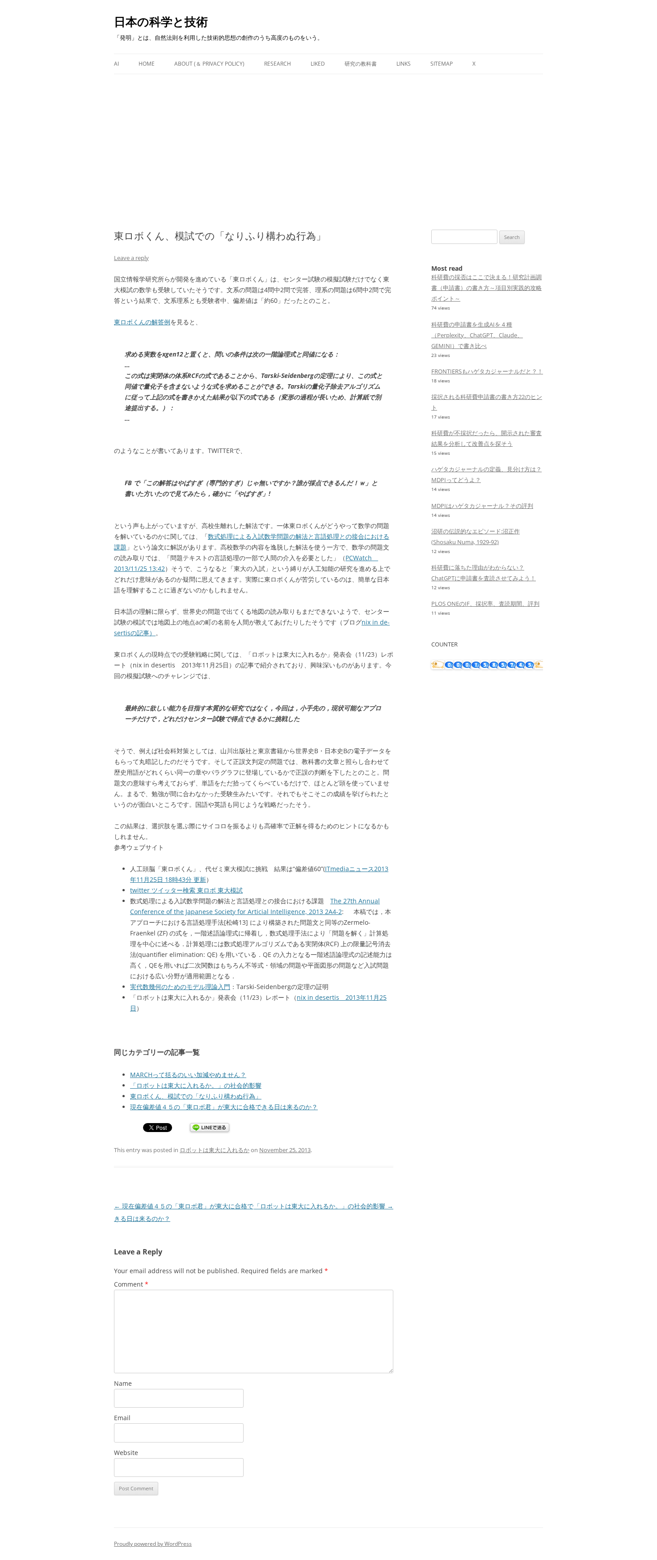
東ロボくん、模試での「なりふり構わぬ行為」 (195, 1096)
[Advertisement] (328, 141)
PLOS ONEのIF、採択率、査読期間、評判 (485, 604)
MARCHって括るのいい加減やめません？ (188, 1074)
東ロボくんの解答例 (142, 322)
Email (122, 1417)
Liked (318, 63)
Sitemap (441, 63)
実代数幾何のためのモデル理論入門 (180, 986)
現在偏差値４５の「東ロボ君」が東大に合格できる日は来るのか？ (224, 1107)
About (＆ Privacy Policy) (209, 63)
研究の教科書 (361, 63)
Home (147, 63)
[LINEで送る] (209, 1128)
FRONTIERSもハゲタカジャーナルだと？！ (487, 371)
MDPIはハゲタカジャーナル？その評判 (482, 506)
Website (126, 1452)
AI (116, 63)
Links (403, 63)
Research (277, 63)
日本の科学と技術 (161, 21)
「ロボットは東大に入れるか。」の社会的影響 (195, 1085)
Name (123, 1383)
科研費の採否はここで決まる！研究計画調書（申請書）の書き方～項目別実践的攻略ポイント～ (486, 287)
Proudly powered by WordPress (153, 1543)
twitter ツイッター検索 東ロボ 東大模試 (186, 890)
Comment (131, 1284)
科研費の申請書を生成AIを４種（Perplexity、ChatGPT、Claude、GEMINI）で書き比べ (477, 335)
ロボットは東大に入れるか (214, 1150)
